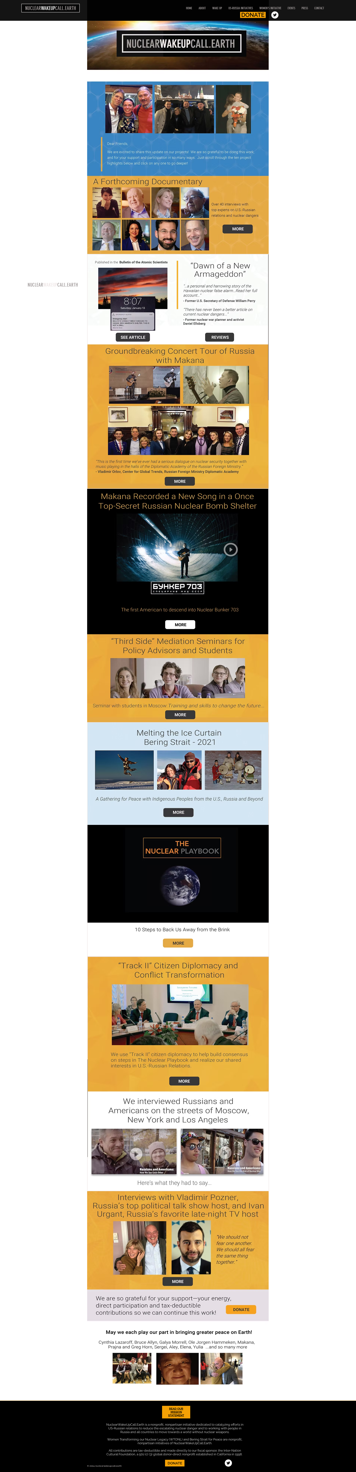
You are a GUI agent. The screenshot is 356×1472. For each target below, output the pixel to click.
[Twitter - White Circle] (274, 15)
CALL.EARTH (67, 285)
